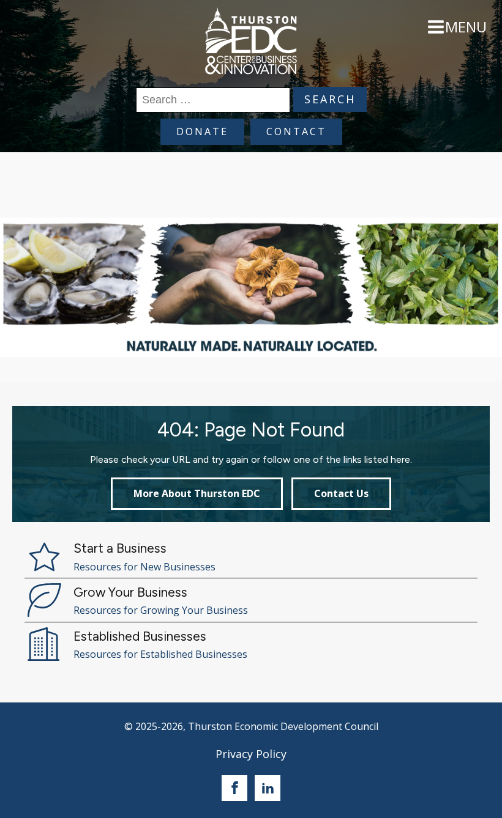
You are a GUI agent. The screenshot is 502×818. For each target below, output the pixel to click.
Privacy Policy (251, 753)
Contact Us (341, 493)
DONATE (202, 131)
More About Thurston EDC (196, 493)
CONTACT (296, 131)
